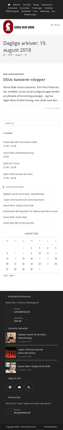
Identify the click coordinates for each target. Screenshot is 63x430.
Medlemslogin (30, 14)
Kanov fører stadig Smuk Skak (18, 205)
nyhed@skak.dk (22, 311)
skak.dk (17, 320)
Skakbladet (26, 11)
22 (23, 264)
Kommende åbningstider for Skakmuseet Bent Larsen (30, 211)
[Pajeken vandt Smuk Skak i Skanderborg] (11, 337)
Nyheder (16, 4)
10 (40, 253)
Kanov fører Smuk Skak (15, 217)
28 (15, 269)
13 (7, 258)
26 (56, 264)
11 (48, 253)
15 (23, 258)
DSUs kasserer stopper (24, 79)
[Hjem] (4, 54)
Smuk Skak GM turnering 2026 (18, 222)
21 (15, 264)
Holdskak (49, 8)
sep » (12, 275)
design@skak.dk (22, 412)
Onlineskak (12, 8)
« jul (5, 275)
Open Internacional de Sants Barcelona (23, 199)
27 (7, 269)
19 (25, 54)
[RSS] (29, 387)
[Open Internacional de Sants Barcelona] (11, 352)
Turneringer (37, 8)
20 (7, 264)
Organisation (46, 4)
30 (31, 269)
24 (40, 264)
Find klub (27, 4)
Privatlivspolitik (50, 426)
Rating (36, 4)
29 (23, 269)
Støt (53, 11)
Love (35, 11)
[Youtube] (19, 387)
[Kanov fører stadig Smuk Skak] (11, 368)
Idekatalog (44, 11)
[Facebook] (10, 387)
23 (31, 264)
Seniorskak (24, 8)
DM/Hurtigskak (12, 11)
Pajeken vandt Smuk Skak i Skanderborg (23, 193)
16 (31, 258)
